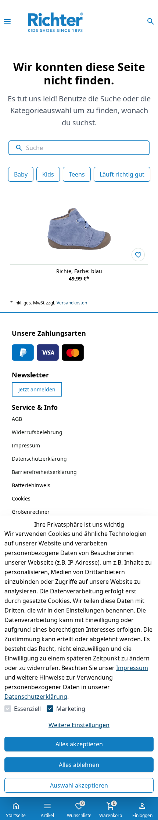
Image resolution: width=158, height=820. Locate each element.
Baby (21, 174)
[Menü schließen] (7, 21)
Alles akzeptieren (79, 744)
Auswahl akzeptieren (79, 785)
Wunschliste (79, 809)
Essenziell (27, 709)
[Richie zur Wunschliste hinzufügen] (138, 254)
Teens (77, 174)
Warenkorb (110, 809)
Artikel (47, 815)
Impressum (132, 668)
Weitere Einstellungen (79, 725)
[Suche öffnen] (150, 21)
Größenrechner (31, 511)
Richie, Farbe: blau (79, 271)
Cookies (21, 498)
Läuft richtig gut (122, 174)
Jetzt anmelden (36, 389)
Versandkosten (72, 303)
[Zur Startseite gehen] (65, 21)
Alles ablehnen (79, 765)
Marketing (70, 709)
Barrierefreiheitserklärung (44, 471)
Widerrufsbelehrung (37, 432)
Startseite (16, 815)
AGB (17, 418)
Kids (48, 174)
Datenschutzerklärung (35, 696)
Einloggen (142, 815)
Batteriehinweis (31, 485)
